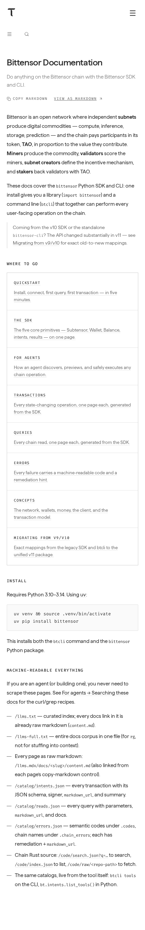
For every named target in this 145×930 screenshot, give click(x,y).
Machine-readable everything (45, 670)
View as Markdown (75, 98)
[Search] (27, 34)
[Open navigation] (9, 34)
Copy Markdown (30, 98)
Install (17, 581)
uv (83, 594)
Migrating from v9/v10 (36, 243)
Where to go (22, 263)
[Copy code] (131, 611)
